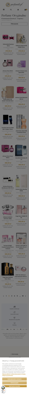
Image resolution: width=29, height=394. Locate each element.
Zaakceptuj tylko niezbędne (15, 379)
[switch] (3, 392)
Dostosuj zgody (14, 383)
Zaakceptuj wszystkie (14, 386)
